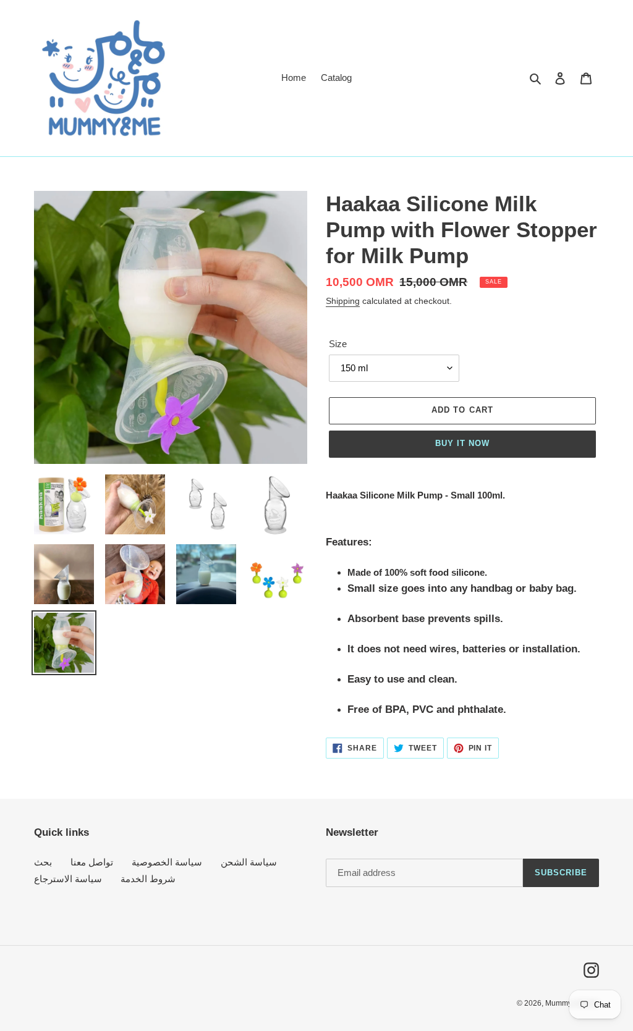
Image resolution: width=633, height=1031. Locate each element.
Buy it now (462, 443)
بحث (43, 862)
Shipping (343, 301)
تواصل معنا (91, 862)
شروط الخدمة (148, 878)
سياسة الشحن (249, 862)
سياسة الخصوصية (167, 862)
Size (338, 344)
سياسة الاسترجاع (68, 878)
